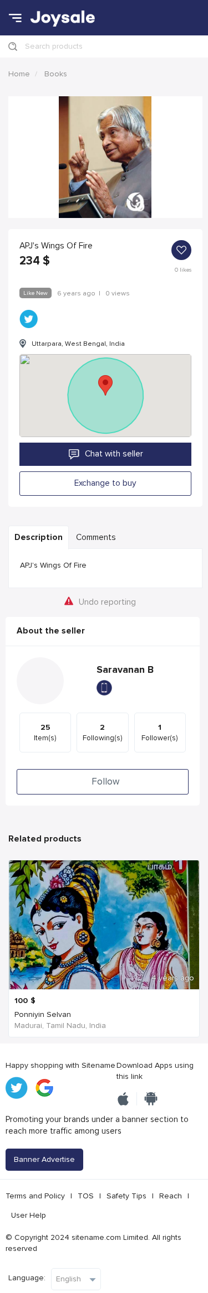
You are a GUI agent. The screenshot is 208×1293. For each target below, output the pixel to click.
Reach (170, 1196)
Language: (26, 1277)
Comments (96, 537)
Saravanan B (125, 670)
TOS (86, 1196)
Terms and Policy (35, 1196)
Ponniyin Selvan (42, 1014)
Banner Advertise (44, 1159)
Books (55, 74)
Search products (54, 46)
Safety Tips (126, 1196)
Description (38, 537)
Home (19, 74)
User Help (28, 1215)
